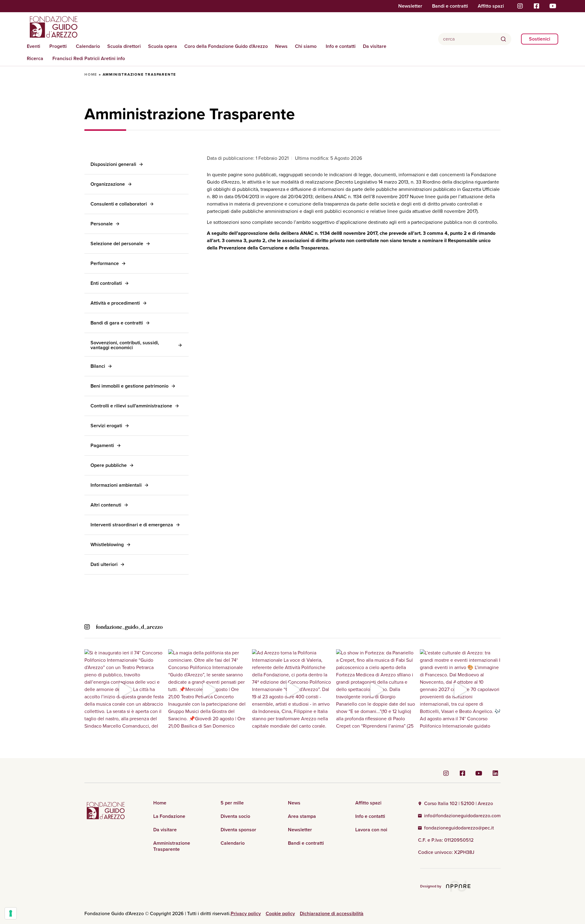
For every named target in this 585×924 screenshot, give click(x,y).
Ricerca (35, 58)
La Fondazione (169, 816)
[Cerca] (503, 39)
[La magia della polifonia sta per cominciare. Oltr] (208, 689)
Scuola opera (162, 46)
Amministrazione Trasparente (171, 846)
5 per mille (232, 803)
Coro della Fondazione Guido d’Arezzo (226, 46)
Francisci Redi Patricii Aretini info (88, 58)
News (281, 46)
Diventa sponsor (238, 830)
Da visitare (374, 46)
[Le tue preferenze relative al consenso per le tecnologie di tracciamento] (10, 913)
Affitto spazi (491, 6)
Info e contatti (341, 46)
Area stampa (302, 816)
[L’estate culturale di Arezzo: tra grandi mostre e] (460, 689)
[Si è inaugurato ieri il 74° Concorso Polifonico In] (124, 689)
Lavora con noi (371, 830)
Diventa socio (235, 816)
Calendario (88, 46)
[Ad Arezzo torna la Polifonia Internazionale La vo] (292, 689)
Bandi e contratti (450, 6)
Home (90, 74)
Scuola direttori (124, 46)
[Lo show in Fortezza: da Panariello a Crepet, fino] (376, 689)
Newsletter (410, 6)
